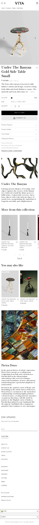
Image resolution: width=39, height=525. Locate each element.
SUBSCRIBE (4, 436)
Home (2, 8)
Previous (4, 38)
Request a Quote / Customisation (11, 150)
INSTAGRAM (4, 470)
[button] (4, 3)
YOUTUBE (4, 478)
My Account (5, 493)
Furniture (8, 8)
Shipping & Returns (7, 496)
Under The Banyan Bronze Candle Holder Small (26, 245)
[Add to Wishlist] (36, 68)
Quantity (4, 106)
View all (19, 258)
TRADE (3, 455)
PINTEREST (4, 474)
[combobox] (19, 511)
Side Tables (20, 8)
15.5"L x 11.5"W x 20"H (18, 102)
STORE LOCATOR (6, 452)
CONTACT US (5, 448)
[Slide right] (24, 255)
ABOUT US (4, 444)
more (32, 92)
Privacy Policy (6, 500)
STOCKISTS (4, 459)
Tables (13, 8)
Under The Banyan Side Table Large (27, 300)
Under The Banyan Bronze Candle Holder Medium (7, 245)
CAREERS (4, 485)
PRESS (3, 481)
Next (35, 38)
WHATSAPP (4, 466)
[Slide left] (15, 255)
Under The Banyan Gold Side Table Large (8, 301)
